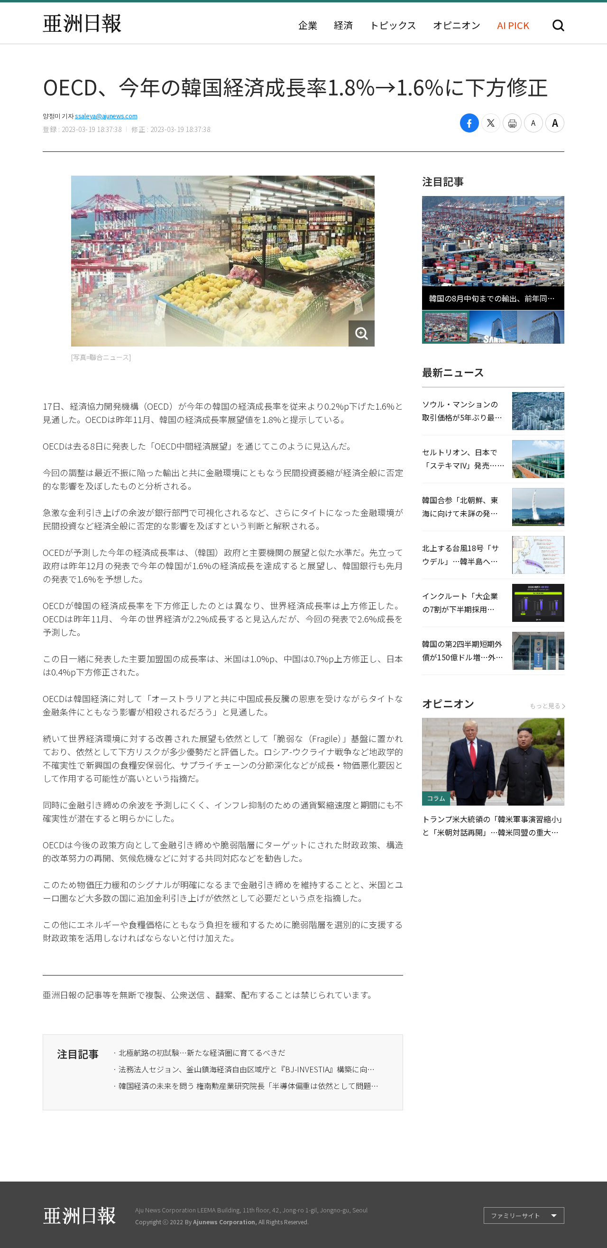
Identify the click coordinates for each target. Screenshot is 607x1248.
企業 (307, 25)
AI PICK (513, 25)
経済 (343, 25)
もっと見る (545, 706)
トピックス (392, 25)
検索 (558, 25)
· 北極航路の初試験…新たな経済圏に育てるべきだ (199, 1052)
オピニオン (456, 25)
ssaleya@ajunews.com (106, 115)
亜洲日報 (82, 23)
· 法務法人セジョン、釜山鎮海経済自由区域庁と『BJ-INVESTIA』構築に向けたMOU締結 (245, 1069)
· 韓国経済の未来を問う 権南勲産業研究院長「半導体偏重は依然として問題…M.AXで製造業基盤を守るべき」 (245, 1085)
